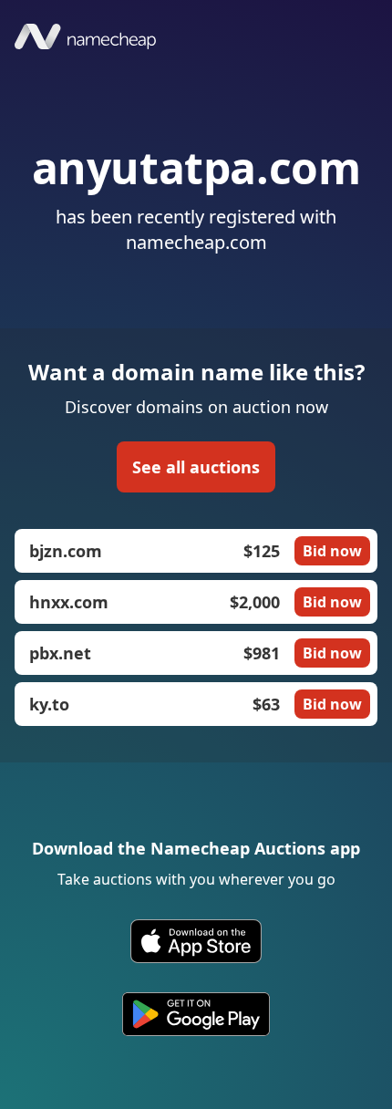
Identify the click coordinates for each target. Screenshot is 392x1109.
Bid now (332, 551)
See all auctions (196, 467)
